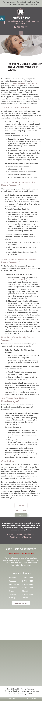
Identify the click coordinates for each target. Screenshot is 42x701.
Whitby (10, 534)
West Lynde (15, 537)
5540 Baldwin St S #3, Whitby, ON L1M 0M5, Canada (22, 22)
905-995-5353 (23, 27)
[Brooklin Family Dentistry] (20, 13)
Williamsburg (27, 537)
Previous (21, 505)
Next (21, 515)
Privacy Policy (12, 691)
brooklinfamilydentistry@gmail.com (22, 659)
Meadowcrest (29, 534)
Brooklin (18, 534)
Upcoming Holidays (21, 603)
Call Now (11, 698)
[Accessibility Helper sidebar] (2, 18)
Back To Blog (21, 510)
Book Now (31, 698)
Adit (30, 694)
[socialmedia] (21, 668)
